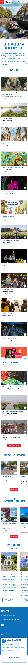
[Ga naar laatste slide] (2, 468)
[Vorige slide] (2, 560)
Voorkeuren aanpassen (14, 661)
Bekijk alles (14, 489)
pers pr (3, 634)
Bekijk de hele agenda (14, 445)
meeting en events (5, 627)
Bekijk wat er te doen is (9, 600)
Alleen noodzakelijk (14, 657)
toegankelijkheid (5, 632)
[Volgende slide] (26, 468)
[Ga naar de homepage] (8, 2)
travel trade (4, 630)
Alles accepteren (14, 653)
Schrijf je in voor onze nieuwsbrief (11, 619)
